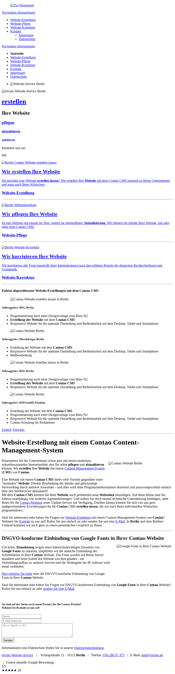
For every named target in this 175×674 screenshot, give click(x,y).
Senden (8, 640)
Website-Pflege (20, 23)
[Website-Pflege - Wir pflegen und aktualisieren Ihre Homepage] (19, 205)
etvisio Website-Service (17, 655)
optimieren (8, 139)
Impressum (26, 35)
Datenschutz (27, 39)
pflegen (8, 122)
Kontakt (15, 31)
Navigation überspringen (18, 12)
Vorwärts (18, 430)
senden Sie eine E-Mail (58, 588)
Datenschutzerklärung (89, 648)
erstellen (14, 101)
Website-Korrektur (22, 27)
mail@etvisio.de (152, 655)
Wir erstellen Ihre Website (31, 171)
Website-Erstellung (23, 20)
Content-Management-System (84, 468)
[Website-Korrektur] (20, 247)
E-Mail (120, 521)
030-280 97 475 (113, 655)
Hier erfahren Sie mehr (17, 574)
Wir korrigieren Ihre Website (34, 256)
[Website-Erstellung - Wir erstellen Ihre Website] (29, 162)
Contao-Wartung (31, 502)
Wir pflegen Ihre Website (29, 214)
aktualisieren (11, 131)
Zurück (7, 430)
